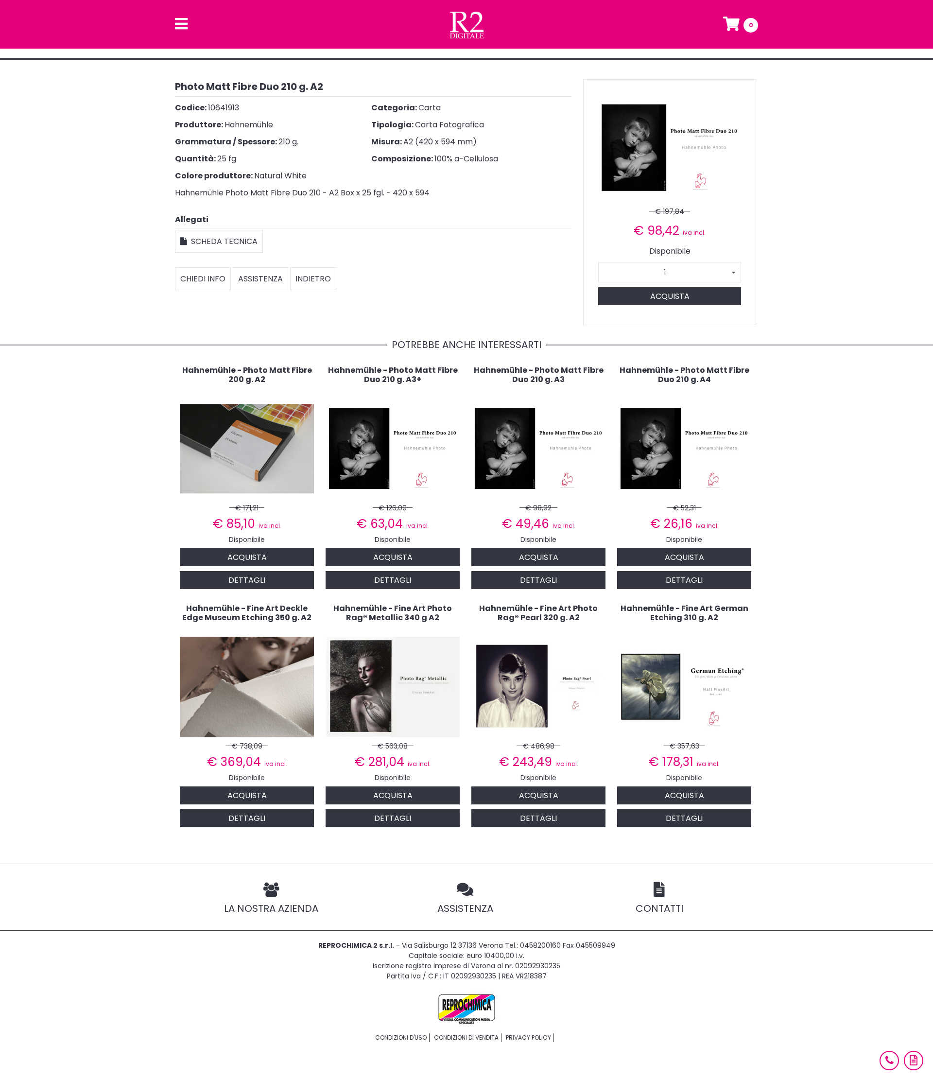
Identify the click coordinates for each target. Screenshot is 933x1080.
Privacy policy (528, 1037)
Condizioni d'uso (401, 1037)
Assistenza (260, 278)
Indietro (313, 278)
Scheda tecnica (222, 241)
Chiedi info (202, 278)
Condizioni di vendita (466, 1037)
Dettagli (246, 580)
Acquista (670, 296)
